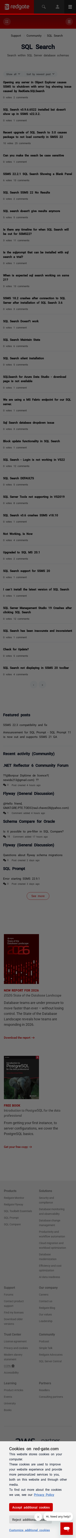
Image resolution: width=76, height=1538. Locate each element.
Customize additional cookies (29, 1529)
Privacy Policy (44, 1494)
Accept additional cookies (31, 1507)
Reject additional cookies (30, 1519)
